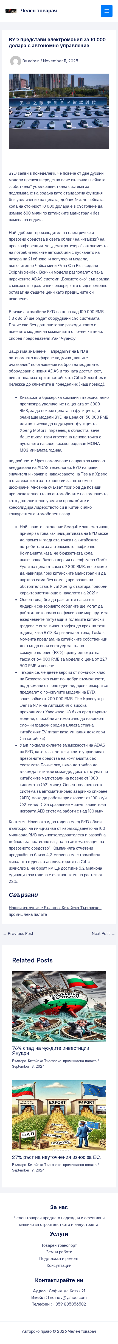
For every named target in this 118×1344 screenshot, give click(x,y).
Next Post (103, 934)
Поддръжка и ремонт (59, 1258)
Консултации (59, 1265)
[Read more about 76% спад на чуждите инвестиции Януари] (59, 1006)
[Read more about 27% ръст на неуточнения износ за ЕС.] (59, 1115)
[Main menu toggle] (107, 11)
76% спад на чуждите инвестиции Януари (50, 1050)
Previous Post (18, 934)
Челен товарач (39, 11)
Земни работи (59, 1252)
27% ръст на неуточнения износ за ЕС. (56, 1157)
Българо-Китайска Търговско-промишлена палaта (54, 1061)
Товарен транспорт (59, 1245)
